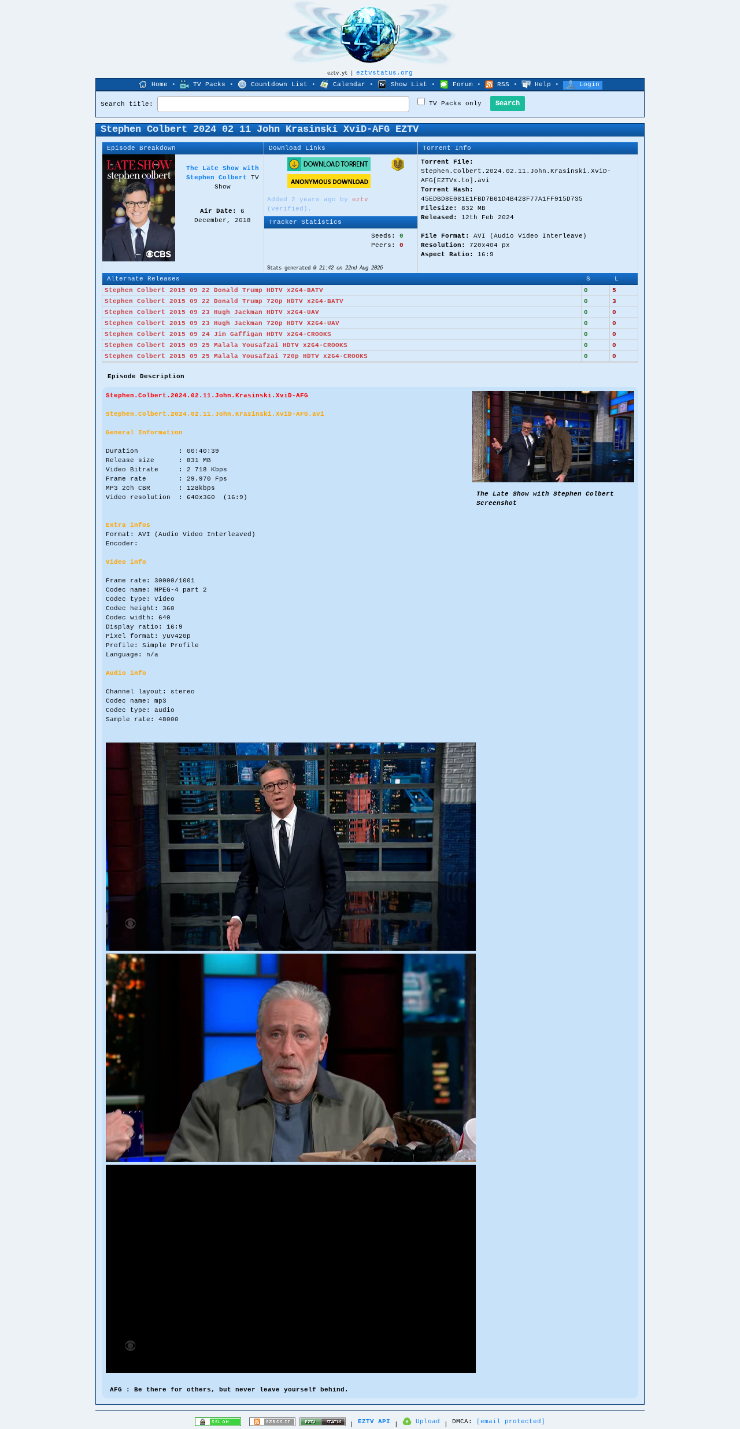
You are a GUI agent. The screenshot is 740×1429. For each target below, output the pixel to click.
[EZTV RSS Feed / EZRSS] (272, 1424)
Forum (463, 84)
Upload (428, 1421)
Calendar (349, 84)
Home (159, 84)
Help (543, 84)
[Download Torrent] (329, 169)
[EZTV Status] (322, 1424)
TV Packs (209, 84)
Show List (409, 84)
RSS (503, 84)
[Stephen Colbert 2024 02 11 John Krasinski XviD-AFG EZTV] (553, 480)
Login (589, 84)
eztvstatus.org (384, 72)
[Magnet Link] (398, 169)
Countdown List (279, 84)
